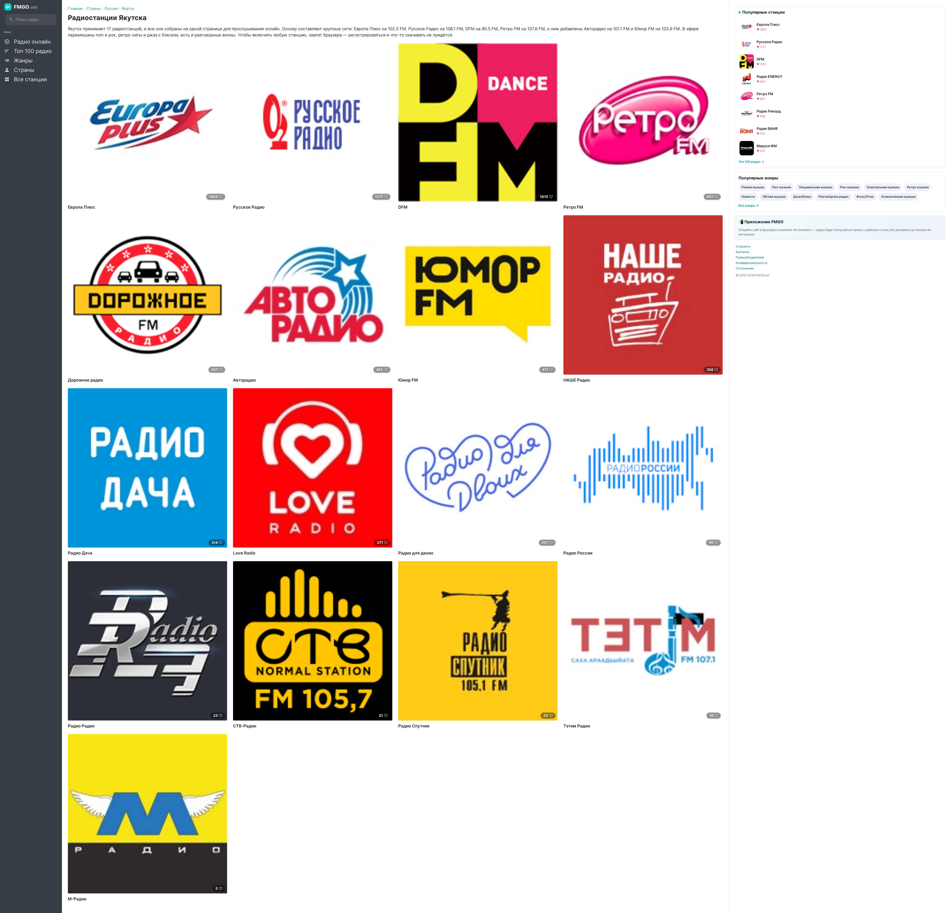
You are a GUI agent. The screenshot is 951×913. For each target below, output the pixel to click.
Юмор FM (408, 380)
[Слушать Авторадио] (312, 295)
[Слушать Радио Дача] (147, 468)
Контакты (742, 252)
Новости (748, 196)
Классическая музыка (898, 196)
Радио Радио (81, 725)
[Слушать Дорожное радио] (147, 295)
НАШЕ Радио (576, 380)
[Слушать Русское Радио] (312, 122)
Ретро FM (573, 207)
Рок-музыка (849, 187)
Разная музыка (752, 187)
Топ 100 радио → (751, 162)
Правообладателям (750, 257)
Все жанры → (749, 205)
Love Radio (244, 553)
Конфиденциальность (751, 263)
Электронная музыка (883, 187)
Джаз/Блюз (802, 196)
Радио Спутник (414, 725)
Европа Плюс (81, 207)
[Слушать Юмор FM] (477, 295)
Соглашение (745, 268)
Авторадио (244, 380)
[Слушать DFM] (477, 122)
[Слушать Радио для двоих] (477, 468)
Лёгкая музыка (774, 196)
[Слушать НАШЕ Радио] (643, 295)
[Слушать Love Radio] (312, 468)
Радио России (577, 553)
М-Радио (77, 898)
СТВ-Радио (244, 725)
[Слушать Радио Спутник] (477, 640)
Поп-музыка (781, 187)
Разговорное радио (834, 196)
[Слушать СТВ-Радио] (312, 640)
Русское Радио (248, 207)
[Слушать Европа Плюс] (147, 122)
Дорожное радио (85, 380)
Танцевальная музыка (815, 187)
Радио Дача (80, 553)
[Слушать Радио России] (643, 468)
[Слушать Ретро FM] (643, 122)
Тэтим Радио (576, 725)
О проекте (743, 246)
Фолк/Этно (865, 196)
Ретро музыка (918, 187)
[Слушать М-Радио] (147, 813)
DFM (402, 207)
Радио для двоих (415, 553)
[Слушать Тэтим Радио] (643, 640)
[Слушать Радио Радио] (147, 640)
